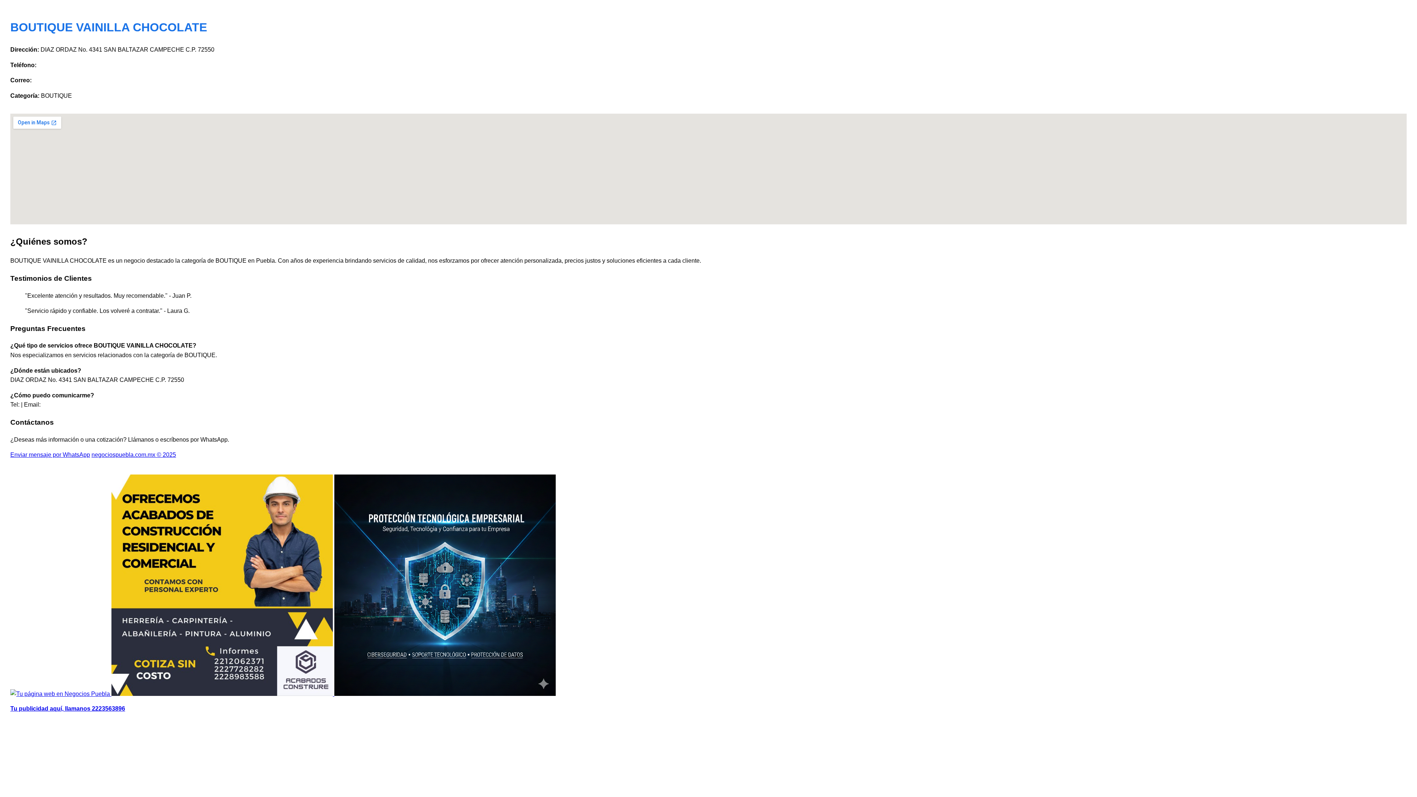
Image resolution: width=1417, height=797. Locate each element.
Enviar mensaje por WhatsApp (50, 455)
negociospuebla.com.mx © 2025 (134, 455)
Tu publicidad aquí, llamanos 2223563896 (67, 708)
